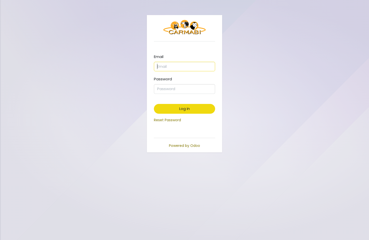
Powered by (184, 145)
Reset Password (167, 120)
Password (163, 79)
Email (158, 56)
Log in (184, 108)
